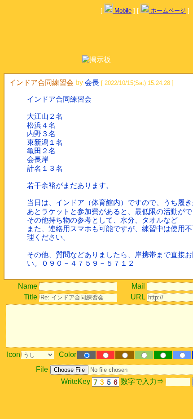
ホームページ (167, 10)
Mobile (122, 10)
